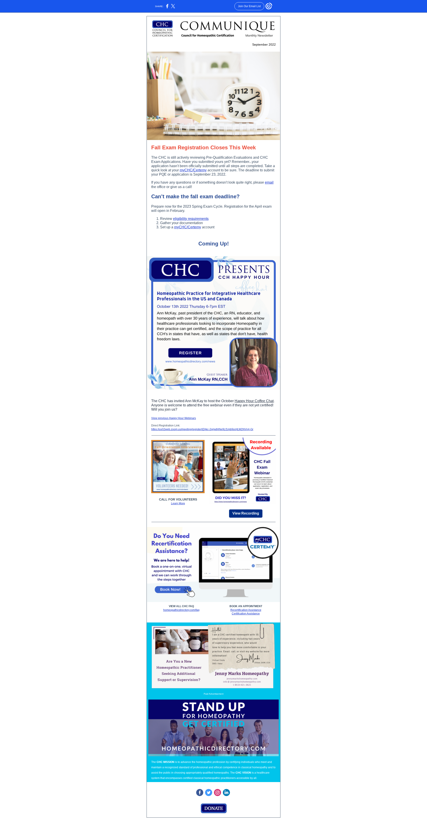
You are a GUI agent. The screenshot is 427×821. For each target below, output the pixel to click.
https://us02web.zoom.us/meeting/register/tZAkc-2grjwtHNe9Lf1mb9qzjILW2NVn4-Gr (202, 429)
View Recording (245, 513)
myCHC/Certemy (193, 170)
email (269, 182)
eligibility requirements (191, 219)
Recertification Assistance (245, 610)
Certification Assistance (246, 613)
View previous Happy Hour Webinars (173, 418)
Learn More (178, 503)
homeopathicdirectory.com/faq (181, 610)
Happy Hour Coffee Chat (254, 401)
